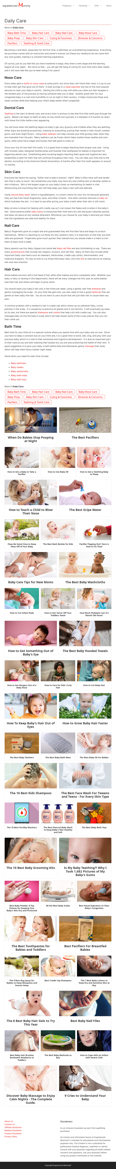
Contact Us (10, 1124)
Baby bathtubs (18, 363)
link (82, 258)
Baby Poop (13, 38)
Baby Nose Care (88, 32)
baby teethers (49, 134)
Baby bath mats (19, 375)
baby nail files (64, 248)
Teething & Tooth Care (36, 43)
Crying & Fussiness (61, 38)
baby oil (103, 198)
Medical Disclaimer (13, 1130)
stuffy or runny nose (34, 83)
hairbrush (96, 292)
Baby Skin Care (35, 38)
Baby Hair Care (40, 32)
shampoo (96, 288)
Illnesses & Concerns (90, 38)
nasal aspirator (72, 87)
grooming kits (18, 252)
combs (56, 312)
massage (89, 346)
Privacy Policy (11, 1136)
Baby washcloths (19, 371)
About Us (9, 1121)
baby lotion (37, 211)
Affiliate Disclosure (13, 1127)
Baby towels (17, 367)
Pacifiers (12, 43)
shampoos (43, 312)
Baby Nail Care (63, 32)
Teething (9, 113)
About (108, 6)
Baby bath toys (18, 379)
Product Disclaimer (13, 1133)
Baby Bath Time (16, 32)
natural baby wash (20, 194)
